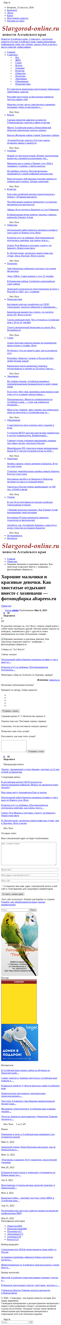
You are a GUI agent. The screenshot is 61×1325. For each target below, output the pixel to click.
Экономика (21, 78)
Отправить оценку (10, 711)
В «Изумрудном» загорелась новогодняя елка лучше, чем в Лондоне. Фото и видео (30, 254)
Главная (11, 52)
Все (17, 57)
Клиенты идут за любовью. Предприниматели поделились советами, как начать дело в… (30, 239)
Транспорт (12, 458)
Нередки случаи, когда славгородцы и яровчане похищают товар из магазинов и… (31, 105)
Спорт (18, 62)
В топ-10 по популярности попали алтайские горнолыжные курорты (30, 503)
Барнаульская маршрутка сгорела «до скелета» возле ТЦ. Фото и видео (30, 313)
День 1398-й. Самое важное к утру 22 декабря (30, 276)
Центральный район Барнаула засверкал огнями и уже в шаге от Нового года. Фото (32, 231)
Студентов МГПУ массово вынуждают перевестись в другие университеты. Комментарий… (33, 434)
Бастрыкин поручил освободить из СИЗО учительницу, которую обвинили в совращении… (32, 305)
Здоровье (20, 68)
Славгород (12, 54)
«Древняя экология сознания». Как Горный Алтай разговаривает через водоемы (32, 511)
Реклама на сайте (15, 21)
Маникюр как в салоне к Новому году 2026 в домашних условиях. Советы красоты (30, 164)
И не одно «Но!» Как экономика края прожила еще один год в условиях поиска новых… (33, 393)
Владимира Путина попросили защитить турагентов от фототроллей (28, 518)
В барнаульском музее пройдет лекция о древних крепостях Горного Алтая (32, 216)
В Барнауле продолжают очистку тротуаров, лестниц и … (30, 1285)
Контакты (12, 10)
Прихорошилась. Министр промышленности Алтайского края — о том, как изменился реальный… (30, 402)
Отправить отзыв (36, 751)
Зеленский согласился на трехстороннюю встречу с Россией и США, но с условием (33, 290)
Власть (18, 65)
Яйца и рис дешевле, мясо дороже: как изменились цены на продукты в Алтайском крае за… (33, 411)
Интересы (12, 538)
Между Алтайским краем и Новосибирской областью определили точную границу (29, 128)
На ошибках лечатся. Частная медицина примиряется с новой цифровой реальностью (30, 172)
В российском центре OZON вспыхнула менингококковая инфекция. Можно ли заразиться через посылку (29, 785)
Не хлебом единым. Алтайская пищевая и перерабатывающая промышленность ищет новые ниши (32, 384)
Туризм (11, 497)
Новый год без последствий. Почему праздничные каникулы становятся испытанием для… (32, 157)
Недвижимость (14, 535)
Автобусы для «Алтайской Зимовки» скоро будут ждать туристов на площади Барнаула (32, 526)
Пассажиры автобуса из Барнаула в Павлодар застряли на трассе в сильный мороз (30, 480)
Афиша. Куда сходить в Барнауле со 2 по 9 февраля (33, 209)
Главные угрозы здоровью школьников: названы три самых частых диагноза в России (31, 441)
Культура (19, 70)
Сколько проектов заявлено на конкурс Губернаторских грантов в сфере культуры (28, 121)
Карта (10, 15)
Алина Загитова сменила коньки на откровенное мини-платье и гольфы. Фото (32, 344)
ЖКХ (18, 60)
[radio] (33, 695)
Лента (10, 13)
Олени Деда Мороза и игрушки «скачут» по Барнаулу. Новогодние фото (29, 246)
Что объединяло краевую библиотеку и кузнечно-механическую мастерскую (32, 203)
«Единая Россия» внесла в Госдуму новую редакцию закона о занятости (28, 141)
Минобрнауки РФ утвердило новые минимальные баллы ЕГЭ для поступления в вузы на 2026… (32, 449)
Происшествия (22, 84)
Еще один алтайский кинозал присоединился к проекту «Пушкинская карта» (31, 195)
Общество (20, 73)
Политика (20, 76)
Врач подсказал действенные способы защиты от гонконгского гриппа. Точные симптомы (32, 180)
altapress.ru (54, 680)
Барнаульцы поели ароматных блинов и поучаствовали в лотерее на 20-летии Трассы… (31, 367)
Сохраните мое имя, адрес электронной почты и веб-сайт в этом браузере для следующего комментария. (29, 887)
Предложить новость (17, 18)
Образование (22, 81)
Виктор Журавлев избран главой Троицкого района (33, 135)
